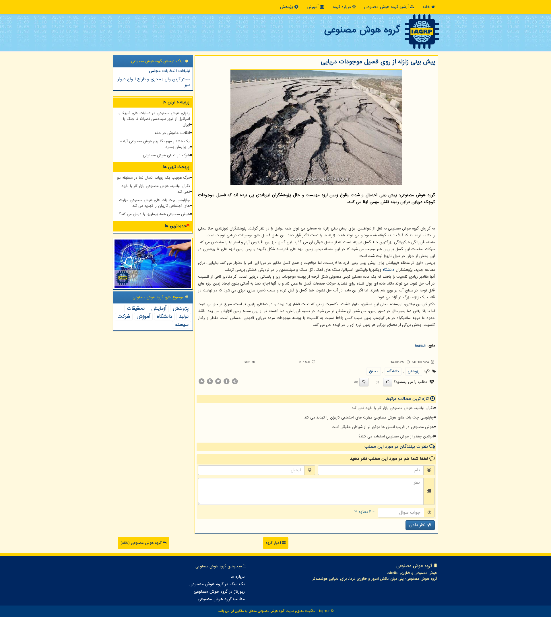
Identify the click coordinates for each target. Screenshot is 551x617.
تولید (184, 316)
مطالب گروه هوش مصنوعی (221, 599)
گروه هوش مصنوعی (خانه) (142, 543)
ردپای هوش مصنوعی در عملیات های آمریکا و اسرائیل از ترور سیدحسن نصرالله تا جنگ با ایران (154, 119)
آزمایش (158, 308)
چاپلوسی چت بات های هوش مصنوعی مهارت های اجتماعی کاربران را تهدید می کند (369, 417)
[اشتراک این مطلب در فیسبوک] (226, 381)
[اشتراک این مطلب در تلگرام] (234, 381)
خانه (426, 7)
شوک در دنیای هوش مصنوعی (166, 155)
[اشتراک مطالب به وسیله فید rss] (201, 381)
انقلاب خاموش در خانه (172, 133)
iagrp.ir (420, 345)
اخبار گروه (274, 543)
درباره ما (237, 576)
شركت (123, 316)
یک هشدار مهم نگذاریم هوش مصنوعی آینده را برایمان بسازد (155, 144)
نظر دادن (418, 525)
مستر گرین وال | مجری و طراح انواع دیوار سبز (154, 82)
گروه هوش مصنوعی (362, 30)
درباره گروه (342, 7)
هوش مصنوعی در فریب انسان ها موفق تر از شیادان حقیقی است (382, 427)
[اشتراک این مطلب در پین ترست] (209, 381)
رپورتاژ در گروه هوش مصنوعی (219, 591)
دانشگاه (388, 270)
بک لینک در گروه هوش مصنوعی (217, 584)
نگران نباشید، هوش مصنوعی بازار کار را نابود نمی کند (393, 408)
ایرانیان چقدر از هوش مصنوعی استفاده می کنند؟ (396, 436)
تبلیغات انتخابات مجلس (169, 71)
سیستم (181, 324)
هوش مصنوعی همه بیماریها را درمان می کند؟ (154, 214)
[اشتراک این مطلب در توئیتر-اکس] (218, 381)
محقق (373, 371)
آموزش (313, 7)
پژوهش (287, 7)
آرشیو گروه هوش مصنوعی (387, 7)
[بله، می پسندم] (387, 382)
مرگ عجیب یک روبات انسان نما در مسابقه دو (153, 178)
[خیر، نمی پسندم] (363, 382)
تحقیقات (136, 308)
